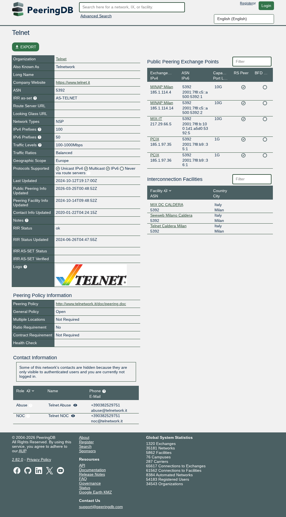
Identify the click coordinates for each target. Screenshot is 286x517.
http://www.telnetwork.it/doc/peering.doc (91, 303)
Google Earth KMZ (95, 492)
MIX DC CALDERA (166, 204)
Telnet (61, 59)
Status (84, 487)
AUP (22, 451)
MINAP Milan (161, 87)
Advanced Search (96, 16)
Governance (90, 483)
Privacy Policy (39, 459)
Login (266, 5)
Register (246, 3)
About (84, 437)
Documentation (92, 470)
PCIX (154, 139)
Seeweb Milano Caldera (171, 215)
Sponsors (87, 451)
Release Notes (92, 474)
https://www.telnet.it (73, 82)
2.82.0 (17, 459)
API (82, 465)
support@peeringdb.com (101, 506)
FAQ (83, 479)
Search (85, 446)
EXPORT (25, 47)
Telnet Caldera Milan (168, 226)
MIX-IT (156, 118)
